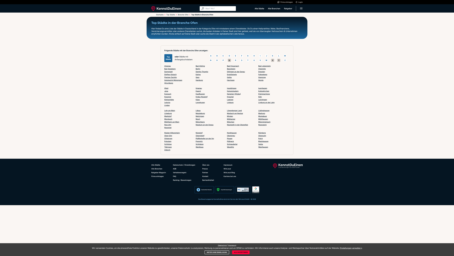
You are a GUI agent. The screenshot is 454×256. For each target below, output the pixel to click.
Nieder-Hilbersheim (172, 133)
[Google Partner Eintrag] (255, 189)
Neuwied (167, 128)
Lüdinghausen (263, 111)
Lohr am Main (169, 111)
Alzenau (167, 66)
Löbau (198, 111)
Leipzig (167, 102)
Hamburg (199, 80)
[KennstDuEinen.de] (166, 8)
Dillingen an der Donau (236, 72)
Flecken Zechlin (170, 77)
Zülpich (167, 150)
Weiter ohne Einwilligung (217, 252)
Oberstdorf (200, 136)
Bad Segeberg (170, 69)
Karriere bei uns (230, 176)
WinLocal (227, 169)
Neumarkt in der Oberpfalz (237, 125)
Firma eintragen (157, 176)
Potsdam (167, 141)
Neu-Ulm (167, 125)
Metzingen (200, 116)
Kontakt (205, 176)
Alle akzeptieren (241, 252)
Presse (205, 169)
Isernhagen (262, 88)
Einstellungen (190, 165)
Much (198, 119)
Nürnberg (262, 133)
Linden (167, 105)
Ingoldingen (231, 88)
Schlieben (199, 144)
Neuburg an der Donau (204, 125)
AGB (174, 169)
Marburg (261, 113)
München (230, 122)
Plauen (229, 138)
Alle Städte (259, 8)
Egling (198, 74)
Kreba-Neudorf (201, 97)
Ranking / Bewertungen (182, 180)
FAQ (174, 176)
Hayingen (230, 80)
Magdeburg (200, 113)
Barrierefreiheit (208, 180)
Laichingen (262, 100)
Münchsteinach (264, 122)
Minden (230, 116)
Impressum (228, 165)
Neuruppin (262, 125)
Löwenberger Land (234, 111)
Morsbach (168, 119)
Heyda (260, 80)
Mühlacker (231, 119)
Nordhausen (232, 133)
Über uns (205, 165)
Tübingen (168, 147)
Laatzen (230, 100)
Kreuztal (230, 97)
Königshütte (169, 100)
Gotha (229, 77)
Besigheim (231, 69)
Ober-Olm (168, 136)
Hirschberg (168, 83)
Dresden (261, 72)
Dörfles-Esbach (170, 74)
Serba (260, 144)
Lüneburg (168, 113)
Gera (197, 77)
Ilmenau (199, 88)
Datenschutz (178, 165)
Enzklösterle (232, 74)
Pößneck (230, 141)
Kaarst (198, 91)
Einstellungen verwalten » (351, 248)
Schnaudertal (232, 144)
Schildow (168, 144)
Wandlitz (230, 147)
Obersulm (262, 136)
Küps (198, 100)
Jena (166, 91)
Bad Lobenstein (264, 66)
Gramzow (262, 77)
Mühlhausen (263, 119)
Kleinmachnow (264, 94)
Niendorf (199, 133)
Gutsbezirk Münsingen (173, 80)
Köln (260, 97)
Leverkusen (200, 102)
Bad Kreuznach (233, 66)
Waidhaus (199, 147)
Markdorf (168, 116)
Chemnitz (262, 69)
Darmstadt (168, 72)
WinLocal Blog (229, 172)
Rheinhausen (263, 141)
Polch (260, 138)
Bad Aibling (200, 66)
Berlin (198, 69)
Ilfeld (166, 88)
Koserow (167, 97)
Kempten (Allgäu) (234, 94)
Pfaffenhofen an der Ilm (205, 138)
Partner (205, 172)
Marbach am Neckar (235, 113)
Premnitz (199, 141)
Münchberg (200, 122)
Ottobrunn (168, 138)
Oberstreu (231, 136)
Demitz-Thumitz (202, 72)
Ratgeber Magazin (158, 172)
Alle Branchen (274, 8)
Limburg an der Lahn (266, 102)
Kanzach (167, 94)
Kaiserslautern (232, 91)
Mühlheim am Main (171, 122)
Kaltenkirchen (263, 91)
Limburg (230, 102)
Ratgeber (288, 8)
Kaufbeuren (200, 94)
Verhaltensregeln (179, 172)
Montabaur (262, 116)
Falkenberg (262, 74)
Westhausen (263, 147)
